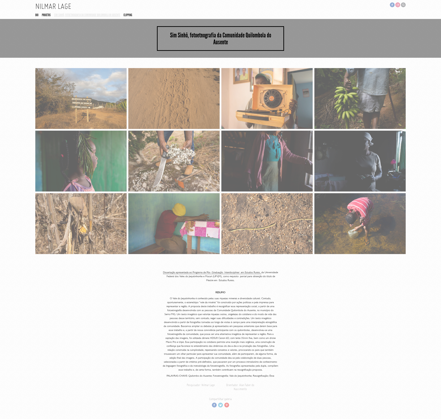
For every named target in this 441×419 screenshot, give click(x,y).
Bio (36, 15)
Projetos (46, 15)
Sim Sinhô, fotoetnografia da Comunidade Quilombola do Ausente (87, 15)
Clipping (128, 15)
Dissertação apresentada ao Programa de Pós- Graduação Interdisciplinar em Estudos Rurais (211, 272)
